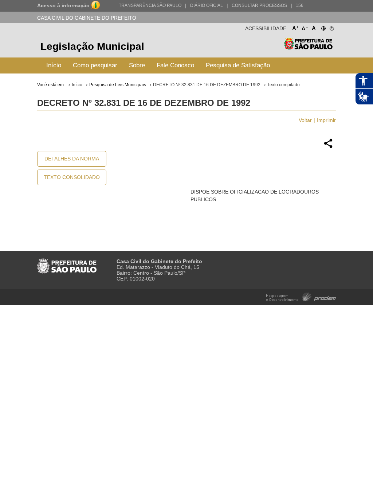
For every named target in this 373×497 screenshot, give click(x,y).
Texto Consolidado (72, 177)
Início (53, 65)
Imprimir (326, 120)
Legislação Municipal (92, 46)
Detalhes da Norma (71, 159)
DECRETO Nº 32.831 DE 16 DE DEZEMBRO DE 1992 (206, 84)
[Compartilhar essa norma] (328, 147)
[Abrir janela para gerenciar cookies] (331, 27)
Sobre (137, 65)
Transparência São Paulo (150, 5)
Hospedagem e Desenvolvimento (301, 296)
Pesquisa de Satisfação (238, 65)
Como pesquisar (95, 65)
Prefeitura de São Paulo (308, 47)
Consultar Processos (259, 5)
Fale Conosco (175, 65)
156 (299, 5)
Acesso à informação (63, 5)
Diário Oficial (206, 5)
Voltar (305, 120)
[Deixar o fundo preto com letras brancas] (323, 27)
